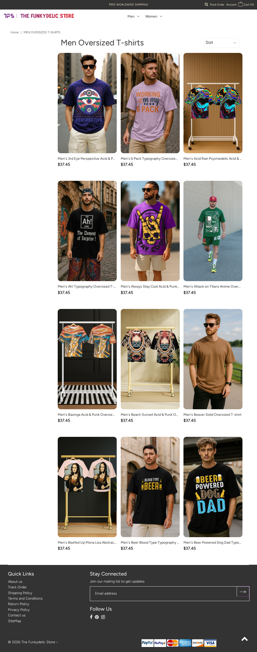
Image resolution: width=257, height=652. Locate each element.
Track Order (217, 4)
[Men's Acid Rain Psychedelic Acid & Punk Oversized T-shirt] (212, 103)
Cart (248, 4)
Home (15, 32)
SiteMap (14, 621)
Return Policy (18, 604)
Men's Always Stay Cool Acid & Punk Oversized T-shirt (163, 286)
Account (231, 4)
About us (15, 582)
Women (151, 16)
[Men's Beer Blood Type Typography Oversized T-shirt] (150, 487)
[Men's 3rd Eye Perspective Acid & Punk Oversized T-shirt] (87, 103)
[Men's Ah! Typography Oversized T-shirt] (87, 231)
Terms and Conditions (25, 598)
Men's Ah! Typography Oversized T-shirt (89, 286)
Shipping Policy (20, 593)
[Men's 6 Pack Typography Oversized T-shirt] (150, 103)
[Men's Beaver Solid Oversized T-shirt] (212, 359)
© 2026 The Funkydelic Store (31, 642)
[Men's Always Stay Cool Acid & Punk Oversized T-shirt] (150, 231)
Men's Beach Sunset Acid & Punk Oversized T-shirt (161, 415)
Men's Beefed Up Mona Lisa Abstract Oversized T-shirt (101, 542)
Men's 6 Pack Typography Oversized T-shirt (155, 158)
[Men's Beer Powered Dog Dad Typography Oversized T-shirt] (212, 487)
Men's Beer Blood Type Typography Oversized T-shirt (162, 542)
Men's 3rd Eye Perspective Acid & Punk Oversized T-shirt (102, 158)
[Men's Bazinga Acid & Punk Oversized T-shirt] (87, 359)
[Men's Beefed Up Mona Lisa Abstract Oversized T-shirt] (87, 487)
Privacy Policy (19, 610)
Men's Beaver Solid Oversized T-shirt (212, 415)
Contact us (17, 615)
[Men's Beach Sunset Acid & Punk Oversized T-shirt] (150, 359)
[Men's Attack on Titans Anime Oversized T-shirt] (212, 231)
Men (131, 16)
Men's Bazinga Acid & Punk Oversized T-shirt (93, 415)
